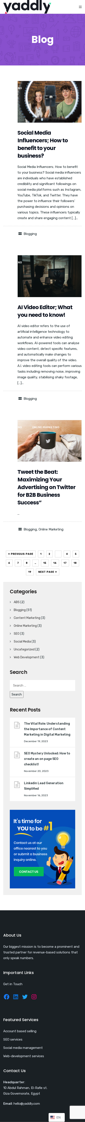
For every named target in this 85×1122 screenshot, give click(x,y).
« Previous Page (20, 554)
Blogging (30, 234)
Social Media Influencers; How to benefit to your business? (42, 144)
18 (75, 563)
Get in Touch (12, 984)
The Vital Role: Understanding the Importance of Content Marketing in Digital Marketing (47, 729)
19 (29, 572)
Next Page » (47, 572)
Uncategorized (24, 649)
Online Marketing (51, 529)
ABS (17, 602)
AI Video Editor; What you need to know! (44, 311)
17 (65, 563)
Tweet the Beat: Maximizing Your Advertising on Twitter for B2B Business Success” (46, 487)
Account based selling (19, 1031)
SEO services (12, 1039)
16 (55, 563)
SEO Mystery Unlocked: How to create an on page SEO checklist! (47, 759)
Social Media (22, 641)
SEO (16, 634)
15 (44, 563)
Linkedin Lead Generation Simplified (43, 786)
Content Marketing (27, 618)
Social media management (23, 1048)
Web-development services (23, 1056)
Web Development (26, 657)
